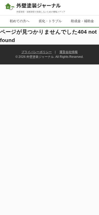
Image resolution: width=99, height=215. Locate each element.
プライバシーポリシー (36, 52)
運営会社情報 (68, 52)
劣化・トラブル (50, 21)
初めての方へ (19, 21)
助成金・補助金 (82, 21)
